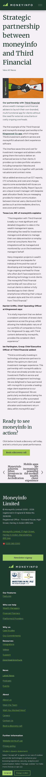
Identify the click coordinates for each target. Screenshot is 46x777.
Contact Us (8, 721)
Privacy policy (9, 746)
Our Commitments (12, 636)
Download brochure (12, 660)
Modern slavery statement (15, 751)
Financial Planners (11, 613)
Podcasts (7, 681)
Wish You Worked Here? (14, 710)
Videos (6, 649)
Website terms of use (13, 741)
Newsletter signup (23, 558)
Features (7, 596)
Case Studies (9, 630)
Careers (6, 715)
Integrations (8, 644)
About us (7, 700)
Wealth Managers (11, 608)
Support (7, 655)
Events (6, 686)
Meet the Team (10, 705)
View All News (9, 70)
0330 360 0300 (13, 543)
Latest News (8, 675)
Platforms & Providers (13, 618)
